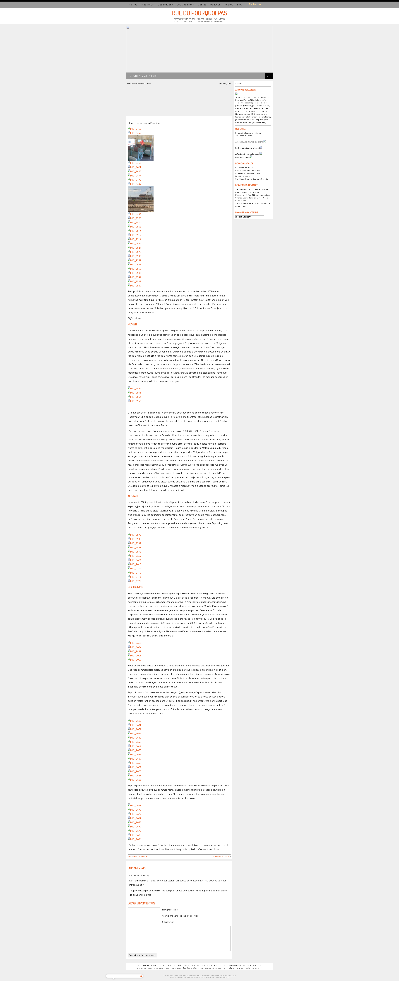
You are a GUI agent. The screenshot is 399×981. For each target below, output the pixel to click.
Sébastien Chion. (230, 975)
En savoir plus (259, 122)
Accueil (238, 83)
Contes (202, 4)
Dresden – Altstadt (143, 76)
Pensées (215, 4)
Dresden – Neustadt (138, 856)
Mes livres (148, 4)
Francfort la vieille (221, 856)
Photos (229, 4)
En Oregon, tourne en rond (247, 148)
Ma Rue (133, 4)
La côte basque (242, 176)
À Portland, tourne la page (247, 154)
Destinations (165, 4)
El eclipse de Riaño (244, 167)
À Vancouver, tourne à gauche (249, 142)
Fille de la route (242, 157)
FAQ (239, 4)
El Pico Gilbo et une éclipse (247, 170)
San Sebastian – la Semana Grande (251, 179)
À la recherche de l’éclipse (247, 173)
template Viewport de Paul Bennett (198, 975)
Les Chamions (185, 4)
